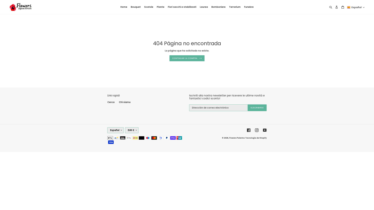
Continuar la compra (184, 58)
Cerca (111, 102)
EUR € (131, 130)
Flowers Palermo (237, 138)
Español (114, 130)
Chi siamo (125, 102)
